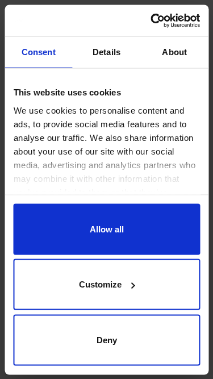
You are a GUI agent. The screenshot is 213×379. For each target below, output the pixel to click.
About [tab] (174, 52)
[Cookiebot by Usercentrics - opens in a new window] (151, 20)
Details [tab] (106, 52)
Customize (100, 284)
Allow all (107, 229)
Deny (107, 339)
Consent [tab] (39, 52)
